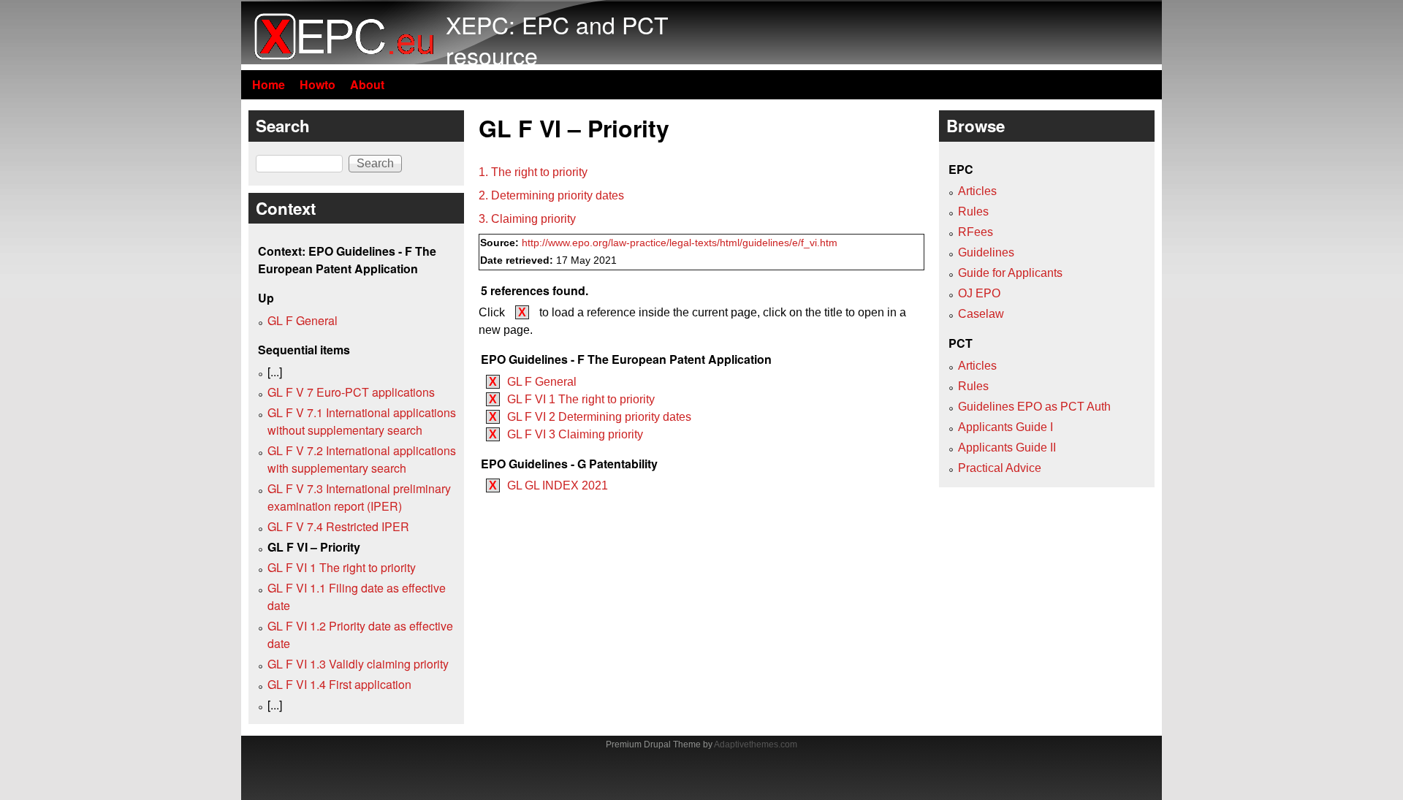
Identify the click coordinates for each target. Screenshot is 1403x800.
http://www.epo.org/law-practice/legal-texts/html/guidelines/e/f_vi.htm (679, 242)
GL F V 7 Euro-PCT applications (351, 392)
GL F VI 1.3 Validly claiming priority (358, 663)
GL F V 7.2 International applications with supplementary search (361, 459)
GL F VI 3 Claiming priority (575, 434)
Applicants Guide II (1007, 447)
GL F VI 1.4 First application (339, 684)
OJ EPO (979, 293)
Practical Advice (999, 468)
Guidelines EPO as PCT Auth (1034, 406)
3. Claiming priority (527, 219)
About (367, 84)
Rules (973, 211)
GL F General (542, 382)
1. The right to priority (533, 172)
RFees (975, 232)
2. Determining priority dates (551, 195)
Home (268, 84)
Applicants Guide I (1005, 427)
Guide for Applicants (1010, 273)
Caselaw (981, 314)
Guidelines (986, 252)
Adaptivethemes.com (755, 744)
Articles (977, 191)
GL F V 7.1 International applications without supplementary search (361, 421)
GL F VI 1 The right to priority (581, 399)
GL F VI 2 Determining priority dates (599, 417)
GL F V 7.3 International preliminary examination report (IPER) (359, 497)
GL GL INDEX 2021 (557, 485)
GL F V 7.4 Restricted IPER (338, 526)
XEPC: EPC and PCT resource (557, 39)
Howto (317, 84)
